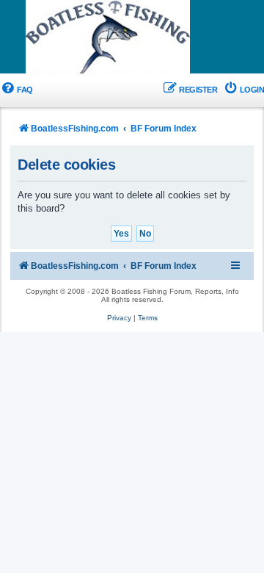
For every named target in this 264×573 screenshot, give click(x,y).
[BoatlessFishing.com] (132, 37)
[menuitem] (16, 90)
